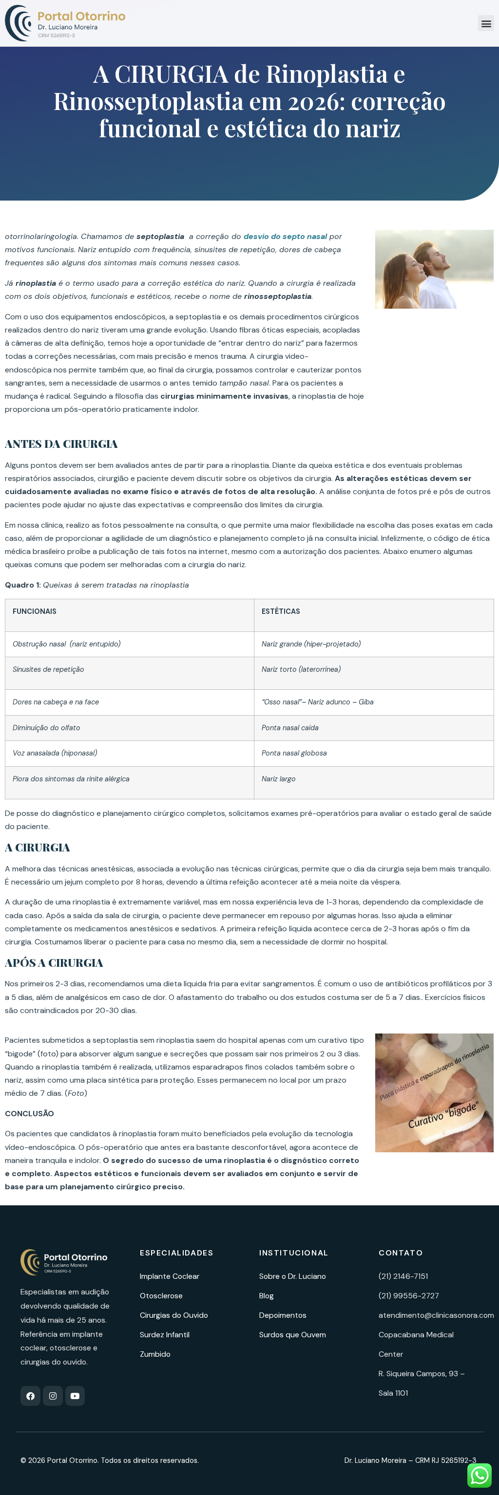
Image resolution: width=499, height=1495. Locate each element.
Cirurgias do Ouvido (174, 1315)
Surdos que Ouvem (292, 1334)
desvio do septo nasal (285, 236)
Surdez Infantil (165, 1334)
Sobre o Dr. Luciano (292, 1276)
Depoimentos (283, 1315)
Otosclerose (161, 1296)
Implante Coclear (169, 1276)
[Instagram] (53, 1396)
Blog (266, 1296)
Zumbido (155, 1354)
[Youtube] (75, 1396)
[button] (486, 23)
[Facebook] (30, 1396)
